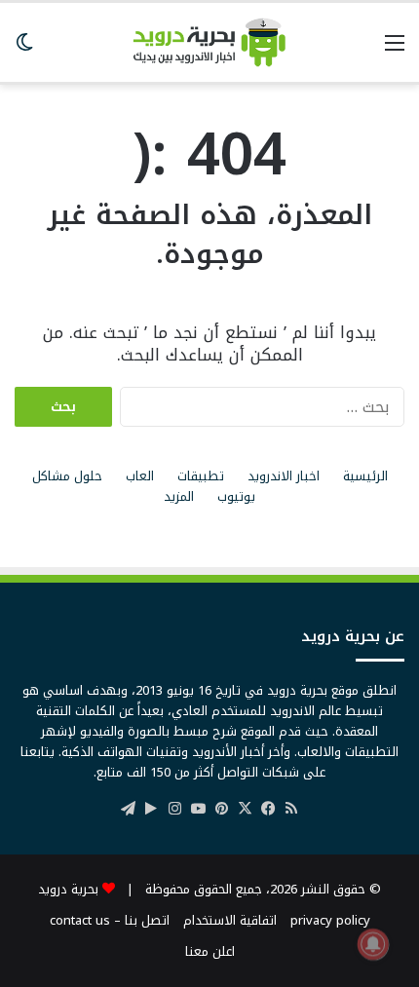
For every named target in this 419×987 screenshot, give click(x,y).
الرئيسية (365, 476)
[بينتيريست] (221, 808)
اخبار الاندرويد (284, 476)
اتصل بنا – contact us (110, 920)
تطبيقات (200, 476)
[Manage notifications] (373, 944)
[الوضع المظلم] (24, 50)
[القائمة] (394, 50)
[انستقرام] (174, 808)
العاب (140, 476)
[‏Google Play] (151, 808)
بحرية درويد (68, 889)
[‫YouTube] (198, 808)
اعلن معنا (210, 951)
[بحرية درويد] (209, 42)
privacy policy (330, 920)
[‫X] (244, 808)
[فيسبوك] (268, 808)
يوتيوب (236, 496)
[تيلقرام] (127, 808)
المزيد (179, 496)
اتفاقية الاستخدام (230, 920)
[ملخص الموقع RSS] (291, 808)
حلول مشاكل (67, 476)
